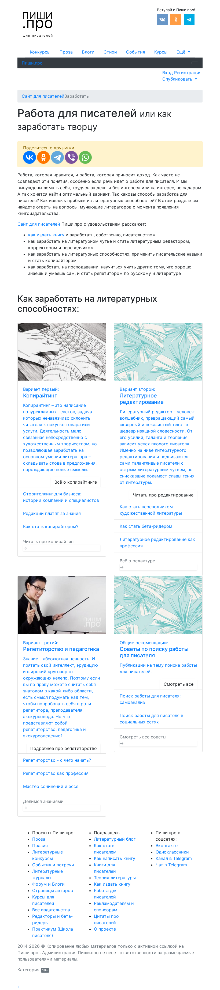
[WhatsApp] (85, 157)
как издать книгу (46, 234)
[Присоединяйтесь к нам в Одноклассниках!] (175, 19)
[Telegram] (57, 157)
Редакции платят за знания (52, 513)
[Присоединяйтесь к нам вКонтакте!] (162, 19)
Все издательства (51, 909)
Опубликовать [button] (178, 79)
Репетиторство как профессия (56, 773)
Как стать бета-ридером (146, 526)
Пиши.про (32, 63)
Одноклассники (172, 852)
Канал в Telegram (174, 858)
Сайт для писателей (38, 224)
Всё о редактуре (137, 564)
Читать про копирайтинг (49, 545)
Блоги (88, 52)
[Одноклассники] (43, 157)
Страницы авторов (52, 890)
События (135, 52)
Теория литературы (115, 877)
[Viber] (71, 157)
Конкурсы (40, 52)
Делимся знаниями (43, 804)
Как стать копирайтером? (50, 526)
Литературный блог (114, 839)
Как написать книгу (114, 858)
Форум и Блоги (48, 884)
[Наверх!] (20, 981)
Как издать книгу (112, 884)
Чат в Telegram (171, 864)
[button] (183, 52)
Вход (168, 72)
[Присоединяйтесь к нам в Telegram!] (189, 19)
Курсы (160, 52)
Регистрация (187, 72)
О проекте (105, 929)
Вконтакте (167, 845)
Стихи (110, 52)
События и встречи (53, 864)
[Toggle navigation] (194, 63)
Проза (66, 52)
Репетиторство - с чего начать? (57, 760)
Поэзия (40, 845)
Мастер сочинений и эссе (50, 786)
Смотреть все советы (143, 740)
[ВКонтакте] (29, 157)
